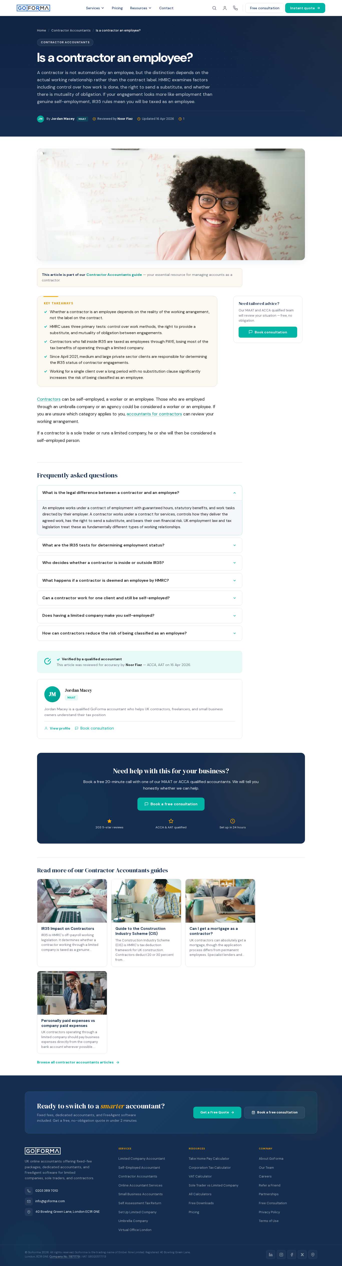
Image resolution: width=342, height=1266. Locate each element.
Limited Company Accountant (141, 1158)
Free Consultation (273, 1203)
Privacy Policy (269, 1212)
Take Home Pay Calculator (209, 1158)
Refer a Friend (269, 1185)
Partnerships (269, 1194)
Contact (166, 8)
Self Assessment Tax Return (139, 1203)
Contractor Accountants (137, 1176)
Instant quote (302, 8)
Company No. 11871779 (65, 1256)
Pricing (117, 8)
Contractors (49, 399)
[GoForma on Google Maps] (312, 1254)
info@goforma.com (50, 1201)
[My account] (225, 8)
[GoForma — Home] (33, 8)
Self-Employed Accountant (139, 1167)
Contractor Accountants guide (114, 274)
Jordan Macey (78, 690)
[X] (302, 1254)
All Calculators (200, 1194)
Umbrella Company (133, 1221)
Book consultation (271, 332)
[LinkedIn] (270, 1254)
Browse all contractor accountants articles (75, 1062)
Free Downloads (201, 1203)
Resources (138, 8)
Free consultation (264, 8)
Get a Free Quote (214, 1112)
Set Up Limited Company (137, 1212)
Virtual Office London (134, 1230)
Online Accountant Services (140, 1185)
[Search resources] (214, 8)
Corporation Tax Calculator (210, 1167)
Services (93, 8)
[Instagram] (281, 1254)
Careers (265, 1176)
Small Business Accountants (140, 1194)
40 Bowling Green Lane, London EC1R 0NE (67, 1211)
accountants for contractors (154, 414)
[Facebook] (291, 1254)
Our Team (266, 1167)
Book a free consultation (174, 804)
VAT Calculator (200, 1176)
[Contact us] (235, 8)
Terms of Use (269, 1221)
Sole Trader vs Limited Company (213, 1185)
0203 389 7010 (46, 1190)
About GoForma (271, 1158)
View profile (60, 728)
